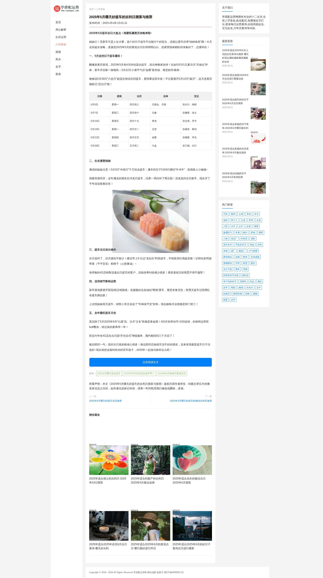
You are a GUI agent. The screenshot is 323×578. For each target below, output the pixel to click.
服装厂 (242, 251)
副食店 (226, 293)
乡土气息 (227, 269)
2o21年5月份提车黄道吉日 (172, 373)
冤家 (256, 226)
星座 (58, 74)
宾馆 (259, 244)
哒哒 (233, 287)
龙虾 (253, 238)
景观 (245, 269)
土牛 (241, 226)
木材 (225, 251)
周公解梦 (61, 29)
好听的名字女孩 (231, 275)
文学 (225, 287)
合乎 (233, 300)
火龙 (243, 220)
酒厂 (233, 251)
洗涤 (237, 257)
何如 (252, 244)
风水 (58, 59)
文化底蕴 (255, 257)
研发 (253, 232)
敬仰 (233, 214)
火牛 (233, 226)
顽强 (241, 287)
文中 (258, 287)
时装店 (244, 238)
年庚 (237, 232)
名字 (58, 66)
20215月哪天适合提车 (109, 373)
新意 (245, 263)
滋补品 (245, 275)
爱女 (253, 263)
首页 (58, 22)
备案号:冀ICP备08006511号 (170, 572)
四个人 (234, 220)
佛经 (259, 281)
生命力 (249, 287)
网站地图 (151, 572)
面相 (58, 51)
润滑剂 (243, 281)
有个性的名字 (229, 281)
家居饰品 (227, 257)
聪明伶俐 (237, 293)
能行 (245, 232)
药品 (252, 281)
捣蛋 (225, 300)
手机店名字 (240, 244)
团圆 (255, 293)
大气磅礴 (253, 251)
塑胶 (261, 232)
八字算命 (61, 44)
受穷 (251, 220)
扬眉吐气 (227, 232)
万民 (225, 214)
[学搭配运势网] (66, 8)
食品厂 (234, 238)
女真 (248, 226)
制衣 (245, 257)
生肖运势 (61, 37)
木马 (256, 214)
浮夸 (237, 263)
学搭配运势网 (140, 572)
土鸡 (241, 214)
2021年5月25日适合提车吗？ (139, 373)
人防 (225, 226)
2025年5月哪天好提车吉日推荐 (105, 400)
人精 (225, 238)
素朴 (237, 269)
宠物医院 (227, 263)
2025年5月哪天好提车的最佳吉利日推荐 (191, 400)
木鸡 (248, 214)
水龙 (258, 220)
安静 (247, 293)
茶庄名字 (227, 244)
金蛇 (225, 220)
